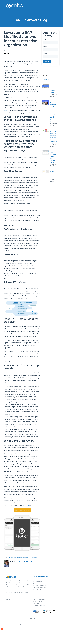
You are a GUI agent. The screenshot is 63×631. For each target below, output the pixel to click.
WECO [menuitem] (8, 599)
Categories (46, 79)
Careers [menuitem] (35, 624)
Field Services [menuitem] (37, 589)
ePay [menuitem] (34, 579)
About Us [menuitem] (12, 624)
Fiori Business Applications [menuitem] (40, 585)
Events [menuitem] (42, 624)
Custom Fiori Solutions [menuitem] (39, 587)
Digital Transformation (40, 576)
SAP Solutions (33, 558)
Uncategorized (11, 558)
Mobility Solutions (22, 558)
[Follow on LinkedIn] (27, 618)
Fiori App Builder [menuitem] (37, 581)
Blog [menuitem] (19, 624)
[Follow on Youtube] (31, 618)
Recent (45, 75)
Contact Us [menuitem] (50, 624)
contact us (26, 505)
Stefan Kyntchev (22, 50)
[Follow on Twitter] (34, 618)
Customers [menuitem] (27, 624)
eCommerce (10, 597)
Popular (51, 75)
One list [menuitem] (35, 583)
